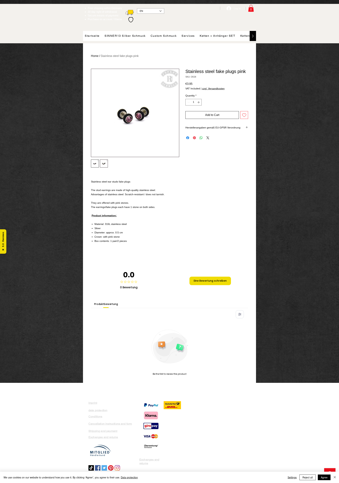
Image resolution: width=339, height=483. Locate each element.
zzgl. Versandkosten (213, 88)
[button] (251, 8)
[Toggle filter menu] (240, 314)
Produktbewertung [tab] (106, 304)
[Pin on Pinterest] (194, 138)
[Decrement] (188, 102)
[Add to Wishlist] (244, 115)
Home (95, 55)
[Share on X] (208, 138)
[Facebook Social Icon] (97, 468)
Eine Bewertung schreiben (210, 280)
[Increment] (199, 102)
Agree (324, 477)
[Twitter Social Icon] (104, 468)
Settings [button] (292, 477)
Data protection (129, 477)
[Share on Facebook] (188, 138)
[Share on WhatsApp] (201, 138)
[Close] (335, 477)
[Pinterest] (111, 468)
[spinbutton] (193, 102)
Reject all (307, 477)
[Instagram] (117, 468)
